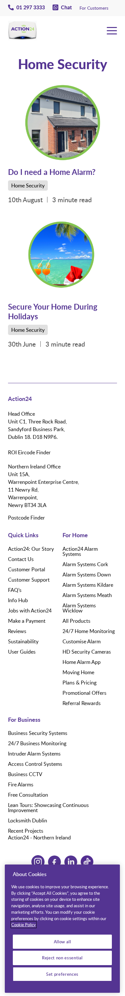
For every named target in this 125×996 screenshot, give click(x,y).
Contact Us (21, 559)
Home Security (28, 185)
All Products (76, 620)
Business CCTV (25, 774)
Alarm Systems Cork (85, 564)
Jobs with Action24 (30, 610)
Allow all (62, 942)
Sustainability (23, 641)
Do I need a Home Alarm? (52, 172)
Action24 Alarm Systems (80, 551)
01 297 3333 (30, 7)
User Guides (22, 651)
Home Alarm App (82, 662)
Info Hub (18, 600)
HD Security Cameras (87, 651)
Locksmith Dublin (27, 820)
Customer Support (29, 579)
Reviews (17, 631)
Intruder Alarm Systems (34, 753)
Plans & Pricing (79, 682)
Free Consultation (28, 794)
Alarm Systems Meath (87, 595)
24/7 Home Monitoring (89, 631)
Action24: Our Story (31, 548)
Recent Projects (25, 830)
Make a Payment (27, 620)
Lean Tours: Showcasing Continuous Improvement (48, 807)
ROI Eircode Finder (29, 452)
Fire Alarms (20, 784)
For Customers (93, 8)
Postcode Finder (26, 517)
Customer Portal (26, 569)
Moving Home (78, 672)
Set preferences (62, 974)
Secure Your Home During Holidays (52, 311)
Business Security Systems (37, 733)
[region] (62, 929)
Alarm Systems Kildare (88, 584)
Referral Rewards (82, 703)
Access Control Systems (35, 763)
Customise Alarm (82, 641)
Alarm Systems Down (87, 574)
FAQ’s (14, 589)
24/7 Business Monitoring (37, 743)
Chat (66, 7)
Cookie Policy (23, 925)
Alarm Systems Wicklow (79, 608)
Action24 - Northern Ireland (39, 837)
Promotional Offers (84, 692)
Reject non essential (62, 958)
